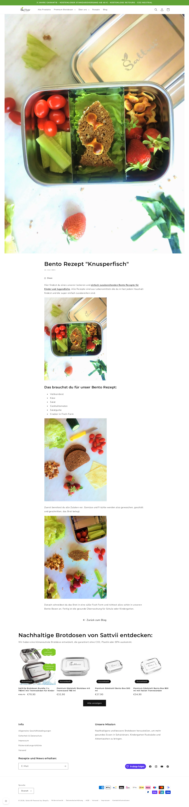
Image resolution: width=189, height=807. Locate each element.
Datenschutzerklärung (74, 800)
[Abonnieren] (65, 766)
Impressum (23, 740)
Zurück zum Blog (97, 620)
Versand (22, 750)
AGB (87, 800)
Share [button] (49, 278)
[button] (64, 10)
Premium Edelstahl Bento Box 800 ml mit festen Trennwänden (151, 689)
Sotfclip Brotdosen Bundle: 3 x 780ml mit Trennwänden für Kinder (36, 689)
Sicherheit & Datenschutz (30, 735)
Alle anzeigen (94, 703)
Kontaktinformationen (121, 800)
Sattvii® (29, 801)
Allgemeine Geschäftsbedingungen (34, 731)
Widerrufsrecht (57, 800)
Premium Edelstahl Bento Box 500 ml (112, 689)
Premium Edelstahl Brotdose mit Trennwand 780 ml (73, 689)
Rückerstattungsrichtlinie (30, 745)
